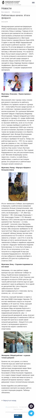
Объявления (16, 12)
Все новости (5, 12)
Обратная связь (18, 409)
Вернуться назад (9, 400)
